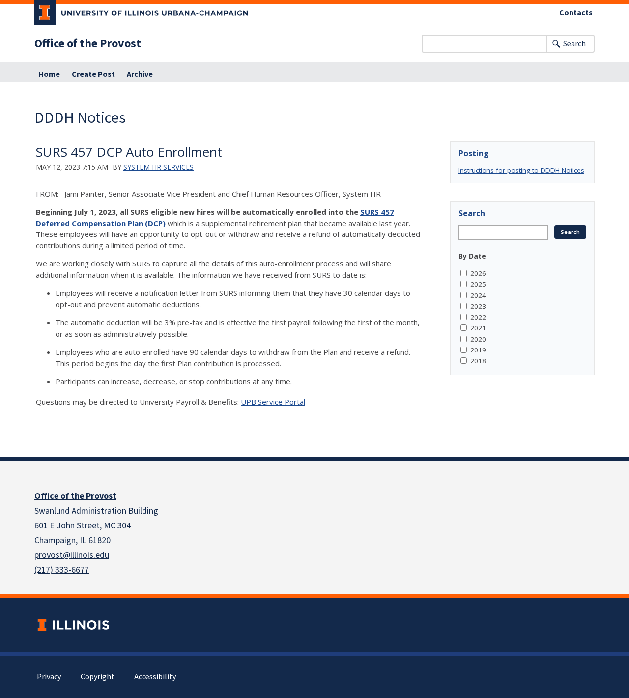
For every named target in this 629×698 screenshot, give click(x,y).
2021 (478, 327)
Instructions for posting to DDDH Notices (521, 170)
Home (49, 74)
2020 (478, 339)
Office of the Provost (87, 43)
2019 (478, 350)
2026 (478, 273)
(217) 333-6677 (61, 570)
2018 (478, 360)
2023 (478, 306)
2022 (478, 317)
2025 (478, 284)
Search (574, 43)
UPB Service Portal (273, 402)
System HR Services (158, 167)
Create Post (93, 74)
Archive (140, 74)
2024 (478, 295)
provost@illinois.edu (71, 555)
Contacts (576, 12)
